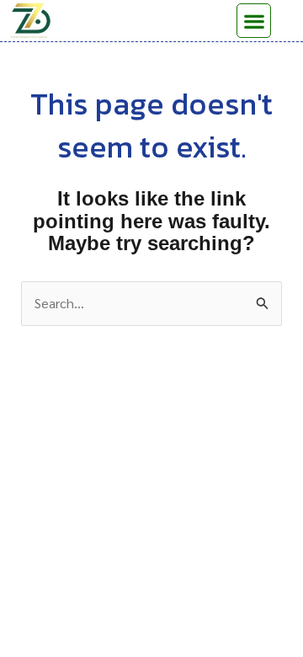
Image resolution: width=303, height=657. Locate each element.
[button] (254, 20)
